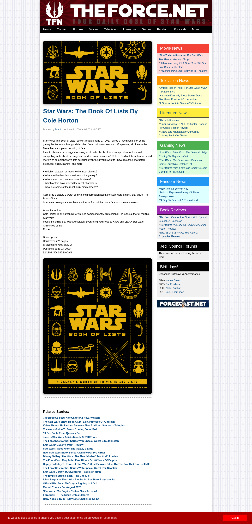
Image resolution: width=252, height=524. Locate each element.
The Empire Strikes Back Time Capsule (66, 475)
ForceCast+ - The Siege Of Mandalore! (66, 494)
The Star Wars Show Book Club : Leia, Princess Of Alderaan (79, 421)
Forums (78, 29)
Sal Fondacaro (174, 284)
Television (111, 29)
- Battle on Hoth (72, 471)
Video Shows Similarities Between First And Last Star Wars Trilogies (84, 425)
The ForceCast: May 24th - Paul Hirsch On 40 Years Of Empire (80, 460)
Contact (62, 29)
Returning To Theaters (183, 70)
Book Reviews (173, 210)
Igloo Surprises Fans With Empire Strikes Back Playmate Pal (79, 479)
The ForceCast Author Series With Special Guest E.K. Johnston (81, 440)
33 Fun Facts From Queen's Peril (62, 433)
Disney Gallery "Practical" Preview (80, 456)
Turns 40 (70, 491)
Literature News (174, 112)
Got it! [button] (235, 517)
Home (47, 29)
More (195, 29)
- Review (63, 444)
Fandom (162, 29)
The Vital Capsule (169, 120)
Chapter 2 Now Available (71, 417)
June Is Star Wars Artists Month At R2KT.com (70, 437)
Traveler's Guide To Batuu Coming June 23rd (70, 429)
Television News (174, 80)
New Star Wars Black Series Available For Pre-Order (74, 452)
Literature (129, 29)
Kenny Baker (173, 280)
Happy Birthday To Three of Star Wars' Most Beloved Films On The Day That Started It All (96, 464)
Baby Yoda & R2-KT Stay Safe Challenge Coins (71, 498)
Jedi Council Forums (178, 246)
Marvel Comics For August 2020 (62, 487)
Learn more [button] (110, 517)
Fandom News (173, 181)
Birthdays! (169, 266)
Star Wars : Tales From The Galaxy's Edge (68, 448)
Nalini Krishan (173, 288)
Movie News (171, 48)
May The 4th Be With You (174, 188)
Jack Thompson (175, 291)
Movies (94, 29)
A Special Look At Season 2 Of (180, 103)
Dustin (58, 129)
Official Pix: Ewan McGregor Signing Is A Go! (70, 483)
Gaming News (173, 145)
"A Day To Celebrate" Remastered (179, 200)
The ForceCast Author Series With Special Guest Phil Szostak (80, 468)
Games (147, 29)
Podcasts (180, 29)
